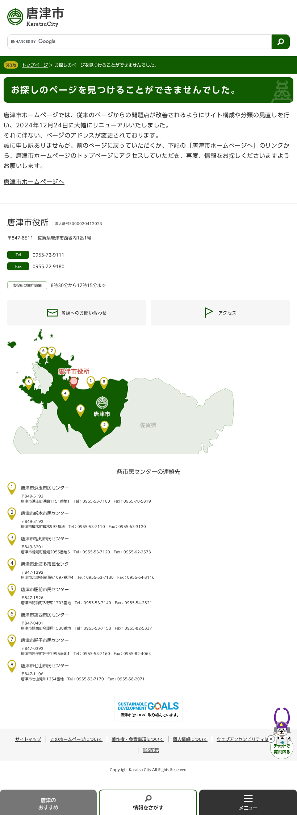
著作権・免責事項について (138, 739)
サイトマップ (28, 739)
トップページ (35, 65)
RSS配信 (151, 750)
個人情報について (190, 739)
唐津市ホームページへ (34, 182)
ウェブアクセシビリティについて (249, 739)
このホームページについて (76, 739)
